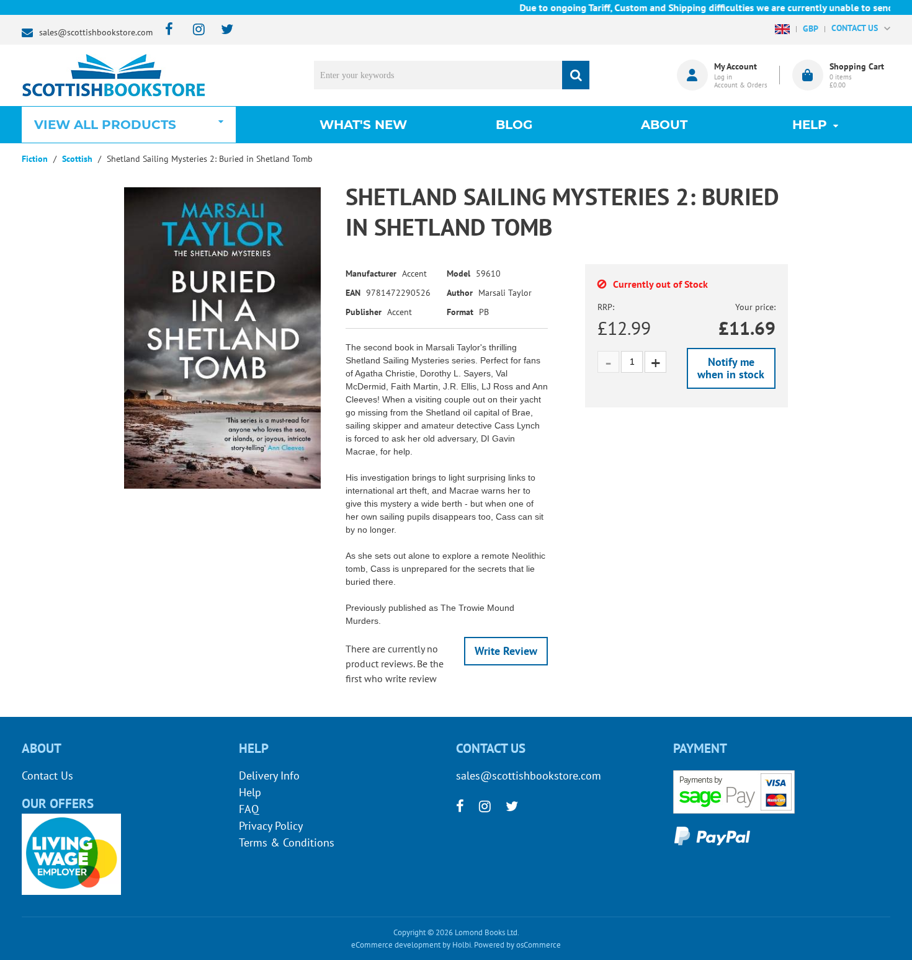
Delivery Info (269, 775)
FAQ (249, 809)
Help (250, 792)
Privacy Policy (271, 826)
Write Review (506, 651)
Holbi (461, 945)
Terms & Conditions (286, 842)
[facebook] (165, 30)
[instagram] (193, 30)
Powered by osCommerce (517, 945)
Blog (514, 124)
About (664, 124)
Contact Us (47, 775)
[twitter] (221, 30)
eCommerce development (395, 945)
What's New (363, 124)
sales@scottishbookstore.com (96, 32)
